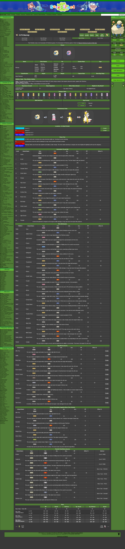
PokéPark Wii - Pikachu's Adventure (5, 210)
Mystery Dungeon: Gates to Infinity (5, 191)
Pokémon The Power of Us (5, 322)
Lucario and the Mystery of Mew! (7, 303)
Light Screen (23, 215)
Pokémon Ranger (3, 230)
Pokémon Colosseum (4, 224)
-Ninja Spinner (3, 399)
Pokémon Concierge (4, 116)
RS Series (2, 280)
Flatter (17, 379)
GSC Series (2, 279)
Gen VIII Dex (43, 38)
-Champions (2, 58)
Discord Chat (2, 75)
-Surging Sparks (3, 371)
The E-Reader (3, 235)
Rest (27, 285)
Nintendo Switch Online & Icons (6, 263)
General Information (4, 271)
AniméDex (2, 85)
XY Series (2, 287)
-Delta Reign (2, 358)
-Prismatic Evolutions (4, 370)
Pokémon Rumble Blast (5, 194)
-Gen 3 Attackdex (3, 39)
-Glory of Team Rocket (4, 406)
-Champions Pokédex (4, 35)
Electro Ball (23, 187)
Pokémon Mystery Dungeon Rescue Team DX (5, 147)
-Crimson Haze (3, 415)
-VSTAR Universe (3, 418)
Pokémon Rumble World (5, 175)
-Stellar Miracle (3, 412)
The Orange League (4, 88)
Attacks (92, 35)
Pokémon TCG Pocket (4, 139)
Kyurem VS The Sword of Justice (7, 312)
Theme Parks (3, 73)
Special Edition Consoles (5, 258)
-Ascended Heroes (4, 363)
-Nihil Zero (2, 400)
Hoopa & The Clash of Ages (6, 318)
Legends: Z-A (3, 129)
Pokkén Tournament (4, 180)
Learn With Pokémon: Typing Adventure (6, 197)
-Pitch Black (2, 360)
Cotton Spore (23, 173)
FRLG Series (2, 281)
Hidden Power (29, 233)
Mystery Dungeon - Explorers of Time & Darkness (6, 217)
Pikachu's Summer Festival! (6, 335)
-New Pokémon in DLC (4, 79)
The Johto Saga (3, 89)
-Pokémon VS (3, 419)
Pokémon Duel (3, 181)
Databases (7, 17)
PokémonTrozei (3, 232)
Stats (97, 35)
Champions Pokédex (51, 14)
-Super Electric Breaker (4, 410)
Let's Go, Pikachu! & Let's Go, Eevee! (6, 157)
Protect (27, 243)
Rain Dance (28, 248)
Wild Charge (29, 332)
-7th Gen (2, 61)
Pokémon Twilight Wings (5, 106)
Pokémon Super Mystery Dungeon (5, 177)
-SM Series (2, 383)
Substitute (28, 327)
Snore (17, 445)
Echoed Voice (29, 299)
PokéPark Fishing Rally (5, 234)
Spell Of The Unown (4, 297)
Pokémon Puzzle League (5, 246)
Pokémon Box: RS (4, 228)
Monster (90, 103)
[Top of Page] (119, 534)
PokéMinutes (2, 111)
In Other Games (3, 256)
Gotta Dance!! (3, 334)
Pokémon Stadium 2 (4, 240)
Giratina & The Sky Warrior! (5, 307)
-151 (1, 378)
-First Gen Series (3, 389)
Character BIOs (3, 273)
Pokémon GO (3, 133)
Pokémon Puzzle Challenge (5, 241)
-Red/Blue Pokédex (4, 21)
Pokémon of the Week (4, 57)
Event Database (3, 77)
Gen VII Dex (62, 38)
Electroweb (18, 417)
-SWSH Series (3, 382)
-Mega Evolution (3, 365)
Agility (17, 355)
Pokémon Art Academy (4, 171)
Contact (18, 14)
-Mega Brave (2, 402)
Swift (17, 469)
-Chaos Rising (3, 361)
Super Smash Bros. (4, 252)
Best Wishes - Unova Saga (5, 93)
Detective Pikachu (4, 162)
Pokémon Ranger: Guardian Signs (5, 205)
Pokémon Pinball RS (4, 229)
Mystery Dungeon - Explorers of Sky (6, 213)
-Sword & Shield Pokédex (5, 29)
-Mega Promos (3, 391)
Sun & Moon (2, 154)
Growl (21, 159)
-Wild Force (2, 416)
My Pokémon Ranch (4, 218)
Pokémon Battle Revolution (5, 211)
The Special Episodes (4, 101)
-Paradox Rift (2, 377)
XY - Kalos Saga (3, 94)
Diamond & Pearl (3, 201)
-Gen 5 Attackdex (3, 41)
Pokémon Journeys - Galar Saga (6, 96)
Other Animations (3, 114)
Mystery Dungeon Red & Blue (6, 231)
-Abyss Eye (2, 398)
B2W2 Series (2, 286)
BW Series (2, 285)
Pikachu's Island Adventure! (5, 337)
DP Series (2, 283)
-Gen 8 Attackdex (3, 44)
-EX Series (2, 387)
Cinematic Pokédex (4, 54)
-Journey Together (3, 369)
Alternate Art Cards (4, 354)
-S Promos (2, 422)
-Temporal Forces (3, 375)
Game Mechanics (3, 55)
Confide (27, 342)
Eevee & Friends (3, 343)
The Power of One (4, 296)
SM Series (2, 289)
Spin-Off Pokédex (3, 50)
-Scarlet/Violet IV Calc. (4, 56)
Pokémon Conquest (4, 192)
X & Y (1, 166)
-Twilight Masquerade (4, 374)
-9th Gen (2, 59)
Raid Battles (2, 355)
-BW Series (2, 385)
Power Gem (23, 196)
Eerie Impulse (19, 369)
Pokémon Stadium (4, 250)
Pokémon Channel (4, 227)
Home (8, 14)
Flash (27, 309)
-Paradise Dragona (4, 411)
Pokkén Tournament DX (5, 161)
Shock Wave (19, 436)
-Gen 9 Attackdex (3, 45)
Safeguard (28, 252)
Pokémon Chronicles (4, 100)
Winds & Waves (3, 126)
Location (87, 35)
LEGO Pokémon (3, 71)
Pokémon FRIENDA (4, 267)
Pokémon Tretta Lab (4, 188)
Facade (27, 280)
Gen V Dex (100, 38)
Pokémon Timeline (4, 62)
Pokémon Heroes (3, 300)
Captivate (18, 459)
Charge (22, 178)
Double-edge (19, 478)
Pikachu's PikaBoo (4, 332)
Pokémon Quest (3, 163)
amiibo (1, 262)
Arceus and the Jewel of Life (6, 308)
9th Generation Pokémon (5, 78)
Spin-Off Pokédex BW (4, 52)
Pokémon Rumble (3, 206)
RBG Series (2, 277)
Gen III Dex (43, 39)
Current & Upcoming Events (6, 76)
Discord (23, 14)
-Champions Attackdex (4, 46)
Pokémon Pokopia (3, 131)
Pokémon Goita (3, 265)
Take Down (23, 182)
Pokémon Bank (3, 168)
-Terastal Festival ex (4, 409)
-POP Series (2, 396)
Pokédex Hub (29, 14)
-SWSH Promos (3, 393)
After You (18, 350)
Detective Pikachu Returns (5, 138)
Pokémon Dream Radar (5, 187)
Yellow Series (2, 278)
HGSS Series (2, 284)
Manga (6, 269)
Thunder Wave (23, 163)
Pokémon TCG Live (4, 152)
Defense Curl (19, 498)
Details (105, 128)
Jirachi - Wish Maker (4, 301)
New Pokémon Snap (4, 150)
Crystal (1, 239)
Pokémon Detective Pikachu (6, 325)
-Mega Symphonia (3, 403)
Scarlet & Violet (3, 128)
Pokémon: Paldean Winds (5, 108)
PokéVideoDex (3, 112)
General (82, 35)
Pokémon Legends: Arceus (5, 143)
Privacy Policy (67, 532)
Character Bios (3, 86)
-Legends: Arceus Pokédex (5, 31)
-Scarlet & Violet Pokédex (5, 33)
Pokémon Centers (3, 63)
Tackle (21, 154)
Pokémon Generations (4, 105)
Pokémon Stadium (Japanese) (6, 249)
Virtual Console (3, 257)
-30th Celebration (3, 359)
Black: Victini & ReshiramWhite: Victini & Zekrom (6, 311)
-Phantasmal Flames (4, 364)
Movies (7, 292)
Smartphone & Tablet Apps (5, 260)
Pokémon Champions (4, 130)
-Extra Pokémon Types (4, 352)
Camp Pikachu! (3, 333)
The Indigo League (4, 87)
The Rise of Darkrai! (4, 306)
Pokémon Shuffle (3, 174)
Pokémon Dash (3, 226)
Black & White (3, 185)
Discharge (22, 201)
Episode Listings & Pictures (5, 84)
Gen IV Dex (24, 39)
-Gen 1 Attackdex (3, 37)
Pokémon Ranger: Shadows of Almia (6, 215)
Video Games (7, 123)
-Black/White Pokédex (4, 25)
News (1, 19)
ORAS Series (2, 288)
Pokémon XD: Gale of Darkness (6, 225)
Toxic (27, 229)
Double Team (29, 276)
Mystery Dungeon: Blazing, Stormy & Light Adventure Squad (6, 208)
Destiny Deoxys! (3, 302)
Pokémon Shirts (3, 72)
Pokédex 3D (2, 195)
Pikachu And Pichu (4, 331)
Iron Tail (17, 383)
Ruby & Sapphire (3, 221)
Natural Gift (18, 464)
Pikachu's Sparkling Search (5, 340)
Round (27, 295)
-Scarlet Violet (3, 381)
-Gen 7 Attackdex (3, 43)
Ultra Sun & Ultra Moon (5, 155)
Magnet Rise (18, 431)
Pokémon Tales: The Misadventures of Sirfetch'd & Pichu (6, 118)
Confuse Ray (23, 192)
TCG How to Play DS (4, 198)
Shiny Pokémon (3, 103)
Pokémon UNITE (3, 136)
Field (90, 105)
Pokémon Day (3, 69)
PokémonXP (2, 65)
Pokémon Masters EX (4, 135)
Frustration (28, 257)
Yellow (1, 245)
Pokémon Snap (3, 247)
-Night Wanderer (3, 413)
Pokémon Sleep (3, 137)
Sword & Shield (3, 141)
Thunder (22, 220)
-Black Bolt (2, 366)
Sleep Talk (28, 323)
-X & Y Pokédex (3, 26)
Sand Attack (18, 393)
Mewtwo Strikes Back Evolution (6, 323)
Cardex (1, 53)
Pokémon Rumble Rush (5, 160)
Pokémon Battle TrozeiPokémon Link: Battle (6, 170)
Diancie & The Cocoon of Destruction (5, 317)
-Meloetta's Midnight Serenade (6, 313)
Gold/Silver (2, 238)
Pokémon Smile (3, 148)
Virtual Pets (2, 261)
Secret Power (29, 337)
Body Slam (18, 360)
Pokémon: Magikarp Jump (5, 159)
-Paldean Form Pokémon (5, 80)
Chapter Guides (3, 275)
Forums (13, 14)
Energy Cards (3, 353)
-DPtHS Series (3, 386)
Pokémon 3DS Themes (5, 259)
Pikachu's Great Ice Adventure (6, 339)
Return (27, 271)
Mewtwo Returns (3, 298)
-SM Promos (2, 394)
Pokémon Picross (3, 178)
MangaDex (2, 272)
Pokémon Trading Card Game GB (7, 251)
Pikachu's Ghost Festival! (5, 336)
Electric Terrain (19, 374)
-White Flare (2, 367)
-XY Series (2, 384)
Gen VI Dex (81, 38)
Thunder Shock (24, 168)
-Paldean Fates (3, 376)
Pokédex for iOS (3, 199)
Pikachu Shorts (7, 328)
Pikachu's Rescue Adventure (6, 330)
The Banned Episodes (4, 102)
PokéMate (2, 236)
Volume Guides (3, 276)
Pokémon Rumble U (4, 189)
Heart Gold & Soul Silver (5, 203)
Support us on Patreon (62, 536)
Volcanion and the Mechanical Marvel (6, 320)
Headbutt (18, 474)
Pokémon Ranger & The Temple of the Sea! (6, 305)
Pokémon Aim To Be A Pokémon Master (6, 98)
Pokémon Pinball (3, 248)
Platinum (2, 202)
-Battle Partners (3, 408)
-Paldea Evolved (3, 380)
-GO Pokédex (3, 32)
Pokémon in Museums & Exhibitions (5, 68)
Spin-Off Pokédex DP (4, 51)
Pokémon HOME (3, 144)
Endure (17, 454)
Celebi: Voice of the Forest (5, 299)
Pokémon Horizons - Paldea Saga (7, 99)
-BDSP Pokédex (3, 30)
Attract (27, 290)
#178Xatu (22, 526)
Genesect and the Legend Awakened (5, 315)
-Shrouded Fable (3, 373)
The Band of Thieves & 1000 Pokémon (6, 173)
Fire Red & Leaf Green (4, 222)
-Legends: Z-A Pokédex (5, 34)
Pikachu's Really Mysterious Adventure (6, 342)
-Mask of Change (3, 414)
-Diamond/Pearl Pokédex (5, 24)
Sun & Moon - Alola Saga (5, 95)
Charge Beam (29, 304)
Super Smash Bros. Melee (5, 243)
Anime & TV (7, 82)
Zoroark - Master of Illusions (6, 309)
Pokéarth (60, 14)
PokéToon (2, 109)
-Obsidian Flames (3, 379)
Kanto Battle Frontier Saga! (5, 91)
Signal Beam (23, 210)
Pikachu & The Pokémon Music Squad (6, 346)
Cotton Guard (23, 206)
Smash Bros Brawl (4, 219)
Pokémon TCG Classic (4, 356)
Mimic (17, 483)
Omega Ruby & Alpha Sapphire (6, 167)
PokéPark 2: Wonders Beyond (6, 193)
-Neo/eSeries (2, 388)
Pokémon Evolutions (4, 107)
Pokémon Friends (3, 132)
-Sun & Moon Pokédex (4, 27)
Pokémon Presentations (5, 70)
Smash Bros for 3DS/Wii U (5, 182)
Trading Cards (7, 348)
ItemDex (2, 47)
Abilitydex (2, 49)
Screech (18, 397)
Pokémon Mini (3, 242)
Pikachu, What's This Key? (5, 344)
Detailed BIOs (3, 274)
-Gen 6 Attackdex (3, 42)
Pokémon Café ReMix (4, 134)
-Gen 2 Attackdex (3, 38)
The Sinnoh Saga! (3, 92)
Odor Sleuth (18, 388)
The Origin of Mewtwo (4, 294)
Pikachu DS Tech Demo (5, 233)
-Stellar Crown (3, 372)
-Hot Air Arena (3, 407)
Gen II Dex (62, 39)
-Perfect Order (3, 362)
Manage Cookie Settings (77, 532)
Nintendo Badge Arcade (5, 183)
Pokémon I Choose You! (5, 321)
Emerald (1, 223)
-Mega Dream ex (3, 401)
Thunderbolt (29, 262)
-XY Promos (2, 395)
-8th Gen (2, 60)
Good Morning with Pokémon (6, 113)
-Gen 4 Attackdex (3, 40)
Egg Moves (102, 35)
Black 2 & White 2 (3, 186)
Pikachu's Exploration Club (5, 338)
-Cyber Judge (3, 417)
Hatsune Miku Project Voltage (6, 66)
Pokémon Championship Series (6, 64)
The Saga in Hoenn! (4, 90)
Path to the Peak (3, 110)
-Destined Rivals (3, 368)
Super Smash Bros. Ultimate (6, 164)
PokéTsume (2, 121)
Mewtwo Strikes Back (4, 295)
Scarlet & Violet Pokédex (39, 14)
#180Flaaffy (101, 526)
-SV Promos (2, 392)
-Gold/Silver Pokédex (4, 22)
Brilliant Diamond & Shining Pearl (6, 142)
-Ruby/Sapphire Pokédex (5, 23)
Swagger (28, 318)
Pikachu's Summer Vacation (5, 329)
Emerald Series (3, 282)
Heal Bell (18, 421)
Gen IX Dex (24, 38)
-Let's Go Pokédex (4, 28)
